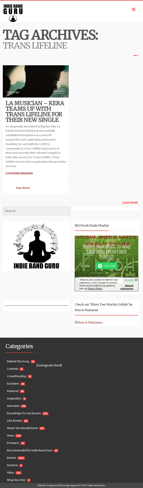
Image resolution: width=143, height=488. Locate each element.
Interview (13, 406)
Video (10, 472)
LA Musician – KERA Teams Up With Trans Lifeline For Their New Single (35, 111)
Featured (12, 391)
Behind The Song (18, 361)
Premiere (13, 443)
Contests (12, 368)
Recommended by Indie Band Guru (30, 450)
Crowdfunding (16, 376)
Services (12, 465)
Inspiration (14, 398)
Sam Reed (22, 188)
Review (59, 91)
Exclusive (13, 383)
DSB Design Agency (68, 485)
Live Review (14, 420)
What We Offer (16, 480)
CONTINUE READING (19, 173)
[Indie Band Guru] (71, 12)
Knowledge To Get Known (24, 413)
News (10, 435)
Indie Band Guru (96, 485)
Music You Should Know (22, 428)
